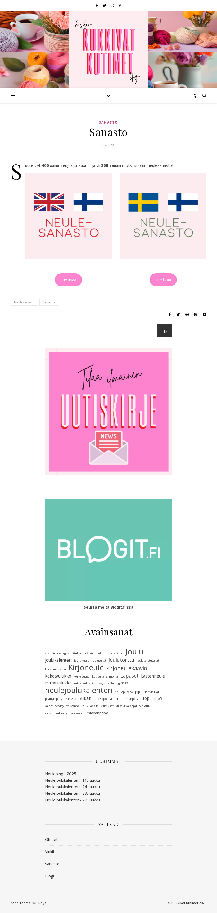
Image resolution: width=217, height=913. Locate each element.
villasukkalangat (126, 706)
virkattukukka (54, 713)
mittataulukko (58, 683)
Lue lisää (68, 279)
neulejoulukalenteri (78, 690)
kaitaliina (51, 669)
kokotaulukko (58, 676)
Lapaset (129, 675)
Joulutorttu (121, 660)
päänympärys (54, 699)
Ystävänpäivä (97, 712)
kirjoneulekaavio (126, 668)
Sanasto (108, 122)
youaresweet (75, 713)
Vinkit (50, 851)
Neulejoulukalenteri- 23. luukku (72, 793)
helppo (101, 653)
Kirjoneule (86, 667)
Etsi (164, 331)
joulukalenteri (58, 660)
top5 (158, 698)
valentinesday (54, 706)
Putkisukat (152, 692)
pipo (139, 691)
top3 (147, 698)
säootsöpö (100, 699)
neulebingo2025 (117, 683)
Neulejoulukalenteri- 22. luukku (72, 799)
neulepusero (124, 692)
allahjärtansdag (55, 653)
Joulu (134, 651)
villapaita (93, 706)
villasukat (107, 706)
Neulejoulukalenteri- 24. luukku (72, 786)
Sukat (85, 698)
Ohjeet (51, 839)
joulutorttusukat (148, 660)
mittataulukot (83, 683)
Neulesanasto (24, 302)
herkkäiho (116, 653)
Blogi (49, 876)
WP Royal (39, 903)
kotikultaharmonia (105, 676)
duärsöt (88, 653)
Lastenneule (153, 676)
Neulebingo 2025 (60, 773)
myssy (99, 683)
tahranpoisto (132, 699)
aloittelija (74, 653)
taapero (114, 699)
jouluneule (81, 660)
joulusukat (99, 660)
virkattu (144, 706)
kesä (63, 669)
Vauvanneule (75, 706)
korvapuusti (82, 676)
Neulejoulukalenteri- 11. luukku (72, 780)
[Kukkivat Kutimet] (108, 50)
